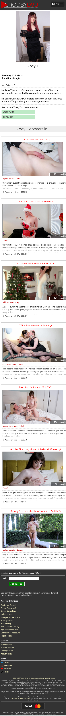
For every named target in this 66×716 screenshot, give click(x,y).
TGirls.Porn (8, 117)
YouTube (7, 669)
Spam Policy (6, 624)
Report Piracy (6, 636)
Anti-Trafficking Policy (10, 627)
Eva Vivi (17, 178)
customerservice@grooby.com (21, 698)
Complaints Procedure (10, 633)
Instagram (8, 666)
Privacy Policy (7, 620)
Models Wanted (7, 648)
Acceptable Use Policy (10, 617)
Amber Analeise (9, 550)
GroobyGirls (8, 112)
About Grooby (6, 654)
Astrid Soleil (19, 426)
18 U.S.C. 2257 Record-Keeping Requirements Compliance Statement (33, 678)
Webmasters (6, 645)
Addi (4, 302)
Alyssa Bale (7, 178)
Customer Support (8, 605)
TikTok (6, 672)
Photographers (7, 651)
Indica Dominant (9, 364)
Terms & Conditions (9, 611)
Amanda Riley (13, 302)
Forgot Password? (8, 608)
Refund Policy (7, 614)
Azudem (20, 550)
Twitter (7, 663)
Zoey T (5, 240)
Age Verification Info (9, 630)
